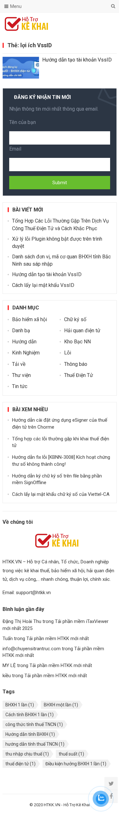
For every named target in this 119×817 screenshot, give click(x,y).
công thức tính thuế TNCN (34, 724)
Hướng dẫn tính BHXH (30, 734)
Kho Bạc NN (77, 342)
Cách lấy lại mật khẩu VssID (43, 285)
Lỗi (67, 353)
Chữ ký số (75, 319)
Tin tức (19, 386)
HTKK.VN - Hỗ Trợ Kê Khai (67, 804)
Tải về (18, 364)
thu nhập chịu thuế (27, 753)
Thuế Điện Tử (78, 375)
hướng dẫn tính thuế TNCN (34, 744)
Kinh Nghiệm (26, 353)
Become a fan (107, 24)
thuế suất (71, 753)
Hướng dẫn (24, 342)
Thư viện (21, 375)
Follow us (86, 24)
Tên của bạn (22, 122)
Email (15, 149)
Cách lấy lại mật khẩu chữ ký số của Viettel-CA (60, 494)
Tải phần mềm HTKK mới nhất (57, 638)
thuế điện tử (20, 763)
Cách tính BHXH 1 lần (29, 714)
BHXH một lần (61, 704)
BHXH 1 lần (19, 704)
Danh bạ (21, 330)
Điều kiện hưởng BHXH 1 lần (75, 763)
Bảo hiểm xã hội (29, 319)
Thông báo (75, 364)
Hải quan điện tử (82, 330)
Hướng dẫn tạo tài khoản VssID (77, 60)
